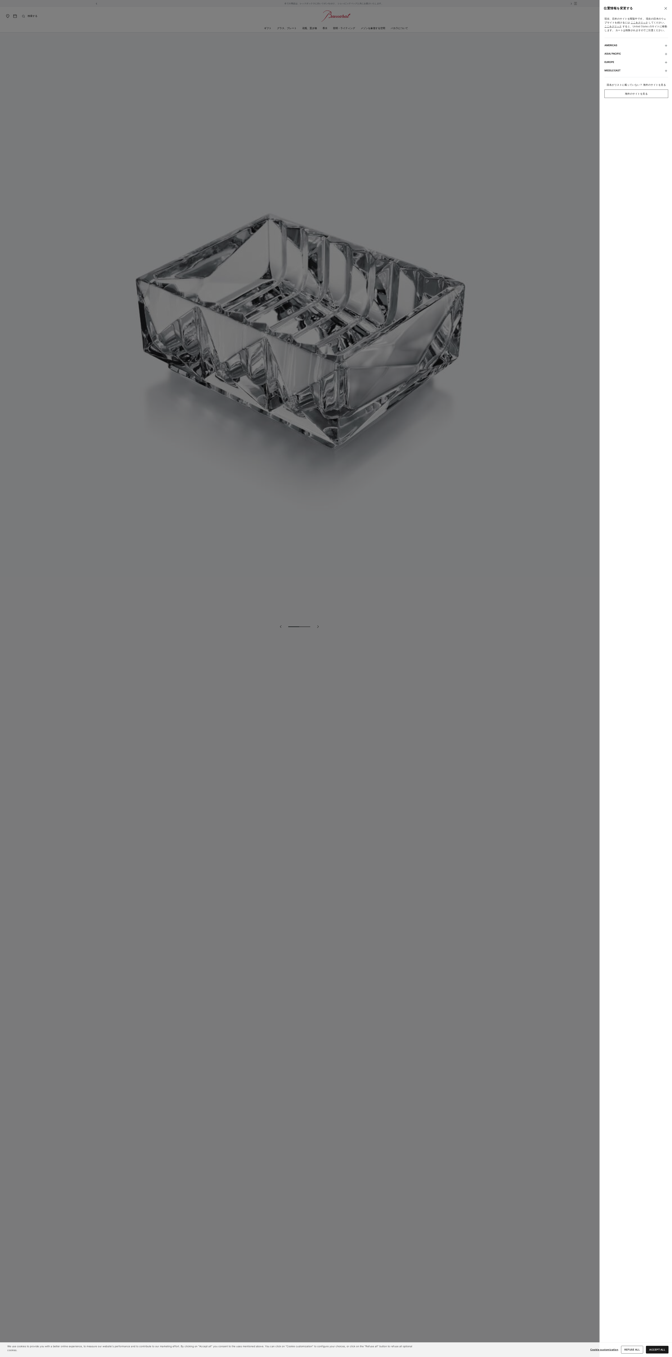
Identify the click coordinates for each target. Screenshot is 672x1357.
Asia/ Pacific (612, 53)
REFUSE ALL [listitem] (632, 1349)
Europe (609, 62)
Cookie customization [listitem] (604, 1349)
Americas (610, 45)
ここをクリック (639, 22)
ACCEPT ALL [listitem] (657, 1349)
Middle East (612, 70)
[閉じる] (666, 8)
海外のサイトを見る (636, 93)
